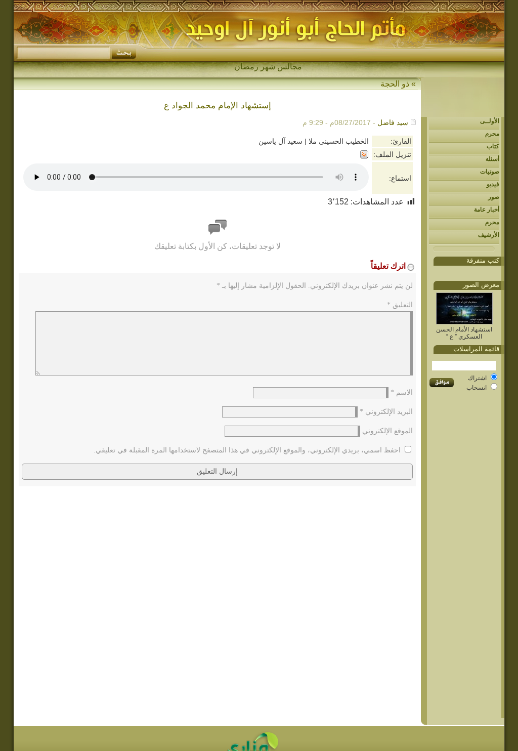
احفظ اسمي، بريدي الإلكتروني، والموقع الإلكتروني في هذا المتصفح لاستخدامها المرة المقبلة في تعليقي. (247, 450)
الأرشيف (488, 234)
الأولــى (489, 120)
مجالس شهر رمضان (268, 66)
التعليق (400, 305)
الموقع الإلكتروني (387, 431)
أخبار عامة (486, 209)
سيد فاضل (392, 122)
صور (493, 196)
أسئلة (492, 158)
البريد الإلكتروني (386, 411)
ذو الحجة (394, 83)
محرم (492, 133)
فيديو (493, 184)
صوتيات (489, 171)
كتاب (493, 146)
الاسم (402, 392)
